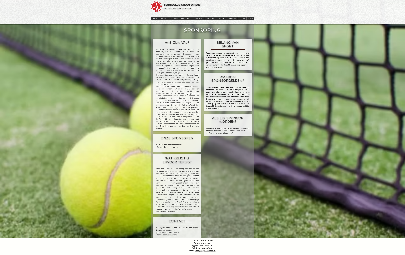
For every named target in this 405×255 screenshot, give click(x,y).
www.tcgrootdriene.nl (179, 183)
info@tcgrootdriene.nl (205, 251)
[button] (163, 18)
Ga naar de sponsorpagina (167, 147)
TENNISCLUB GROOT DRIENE (182, 4)
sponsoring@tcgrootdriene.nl (180, 209)
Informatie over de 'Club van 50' (220, 133)
